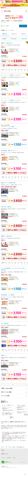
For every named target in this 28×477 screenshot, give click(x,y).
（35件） (17, 303)
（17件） (17, 159)
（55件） (17, 279)
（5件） (17, 191)
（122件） (18, 51)
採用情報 (14, 457)
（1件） (17, 216)
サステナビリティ (14, 467)
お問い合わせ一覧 (8, 467)
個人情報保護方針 (8, 457)
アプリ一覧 (3, 467)
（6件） (17, 365)
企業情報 (3, 457)
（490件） (18, 84)
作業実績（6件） (12, 333)
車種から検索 (24, 38)
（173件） (18, 135)
